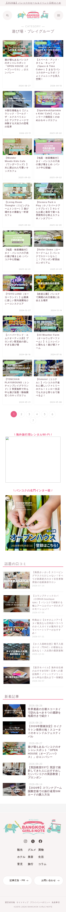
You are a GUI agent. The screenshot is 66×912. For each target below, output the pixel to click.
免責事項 (56, 902)
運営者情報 (10, 902)
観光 (20, 849)
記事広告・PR (17, 880)
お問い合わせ (48, 880)
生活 (41, 856)
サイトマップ (22, 902)
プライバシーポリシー (40, 902)
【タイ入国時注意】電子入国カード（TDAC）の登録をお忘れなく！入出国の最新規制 (47, 647)
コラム (42, 864)
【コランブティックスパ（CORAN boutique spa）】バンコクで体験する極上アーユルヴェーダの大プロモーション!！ (47, 602)
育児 (20, 864)
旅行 (30, 864)
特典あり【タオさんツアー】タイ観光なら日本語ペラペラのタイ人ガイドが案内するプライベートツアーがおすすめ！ (47, 626)
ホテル (21, 856)
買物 (41, 849)
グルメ (32, 849)
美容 (30, 856)
